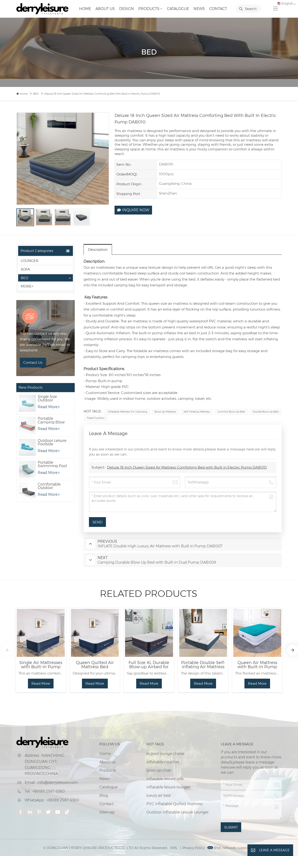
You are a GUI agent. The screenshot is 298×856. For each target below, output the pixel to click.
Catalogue (178, 9)
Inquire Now (135, 210)
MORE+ (27, 286)
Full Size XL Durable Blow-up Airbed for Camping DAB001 (149, 665)
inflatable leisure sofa (164, 779)
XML (174, 848)
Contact (218, 9)
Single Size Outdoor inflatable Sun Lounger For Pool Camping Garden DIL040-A (52, 398)
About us (105, 9)
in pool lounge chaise (165, 753)
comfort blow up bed (231, 411)
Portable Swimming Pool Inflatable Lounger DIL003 (52, 464)
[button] (7, 650)
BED (24, 278)
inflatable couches (162, 762)
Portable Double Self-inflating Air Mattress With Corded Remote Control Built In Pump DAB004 (203, 665)
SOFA (25, 269)
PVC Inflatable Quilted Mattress (174, 804)
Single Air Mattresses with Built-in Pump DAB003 (40, 665)
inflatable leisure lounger (168, 787)
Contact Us (32, 362)
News (199, 9)
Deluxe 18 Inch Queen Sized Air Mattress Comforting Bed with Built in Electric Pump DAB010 (187, 467)
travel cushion (96, 418)
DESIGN (126, 9)
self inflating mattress (196, 411)
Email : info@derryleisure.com (51, 782)
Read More (48, 407)
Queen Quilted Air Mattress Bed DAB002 (95, 665)
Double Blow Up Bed (265, 411)
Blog (103, 795)
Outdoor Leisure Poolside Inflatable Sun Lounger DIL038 (52, 442)
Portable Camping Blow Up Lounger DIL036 (51, 420)
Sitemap (107, 812)
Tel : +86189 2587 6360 (45, 791)
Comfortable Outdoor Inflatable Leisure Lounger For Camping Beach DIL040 (52, 486)
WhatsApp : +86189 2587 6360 (52, 800)
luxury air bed (158, 795)
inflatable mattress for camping (127, 411)
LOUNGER (29, 260)
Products (148, 9)
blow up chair (158, 770)
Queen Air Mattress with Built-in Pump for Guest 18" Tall (257, 665)
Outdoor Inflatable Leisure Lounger (177, 812)
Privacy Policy (193, 848)
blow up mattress (165, 411)
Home (85, 9)
